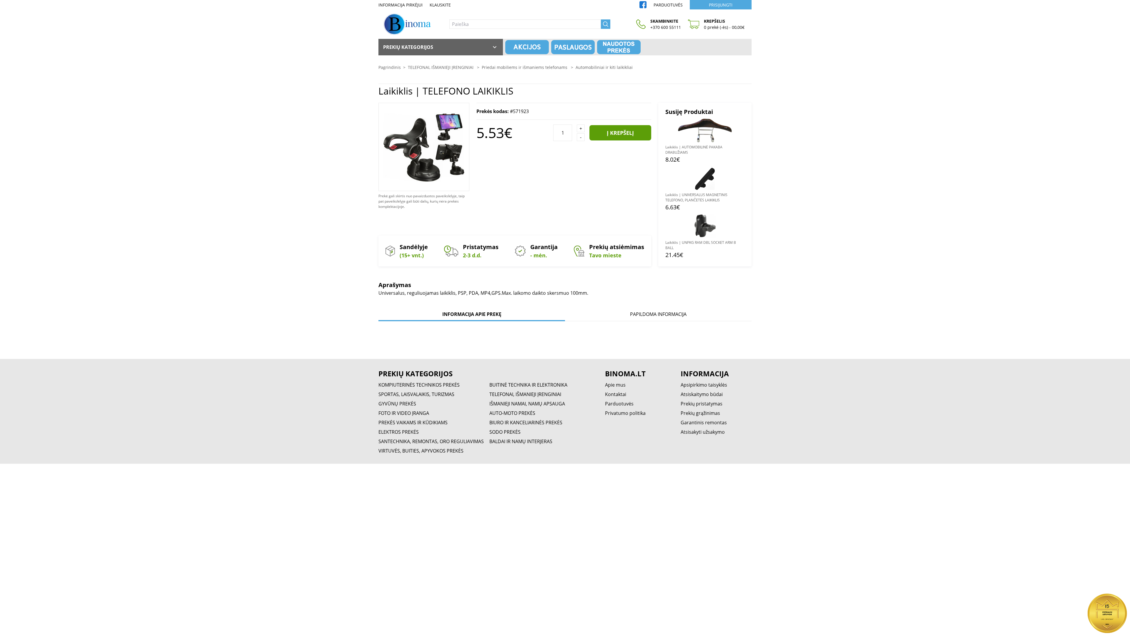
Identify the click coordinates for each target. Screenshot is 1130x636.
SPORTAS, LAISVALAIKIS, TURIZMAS (416, 394)
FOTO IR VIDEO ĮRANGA (403, 413)
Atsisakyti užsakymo (703, 432)
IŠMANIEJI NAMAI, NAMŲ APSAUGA (527, 403)
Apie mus (615, 385)
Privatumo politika (625, 413)
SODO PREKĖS (505, 432)
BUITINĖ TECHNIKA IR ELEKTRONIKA (528, 385)
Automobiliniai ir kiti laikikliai (604, 67)
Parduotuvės (668, 5)
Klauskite (440, 5)
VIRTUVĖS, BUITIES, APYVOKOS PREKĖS (420, 451)
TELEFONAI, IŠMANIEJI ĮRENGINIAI (441, 67)
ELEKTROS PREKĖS (398, 432)
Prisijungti (720, 5)
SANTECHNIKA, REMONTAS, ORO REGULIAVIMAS (431, 441)
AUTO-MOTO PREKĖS (512, 413)
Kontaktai (615, 394)
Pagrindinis (389, 67)
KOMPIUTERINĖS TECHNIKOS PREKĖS (419, 385)
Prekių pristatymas (701, 403)
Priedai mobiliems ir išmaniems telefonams (525, 67)
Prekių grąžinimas (700, 413)
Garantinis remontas (704, 422)
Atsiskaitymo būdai (702, 394)
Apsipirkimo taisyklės (704, 385)
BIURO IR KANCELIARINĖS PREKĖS (525, 422)
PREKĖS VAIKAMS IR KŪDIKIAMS (413, 422)
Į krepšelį (620, 132)
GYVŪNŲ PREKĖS (397, 403)
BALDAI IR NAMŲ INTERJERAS (520, 441)
